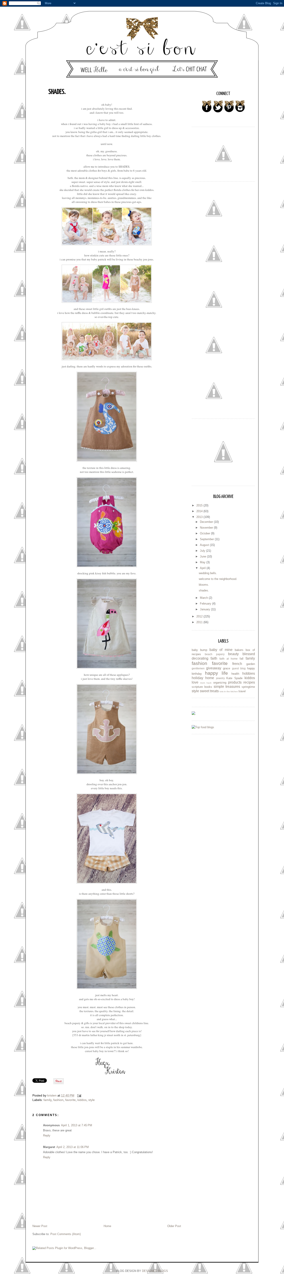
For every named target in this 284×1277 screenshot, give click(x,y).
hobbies (248, 673)
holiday (197, 678)
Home (107, 1226)
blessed (249, 654)
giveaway (213, 668)
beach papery (214, 654)
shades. (204, 590)
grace (226, 668)
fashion (58, 1100)
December (207, 521)
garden (250, 664)
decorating (200, 658)
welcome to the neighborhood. (218, 579)
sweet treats (209, 691)
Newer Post (39, 1226)
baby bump (199, 650)
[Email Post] (79, 1095)
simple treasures (227, 686)
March (204, 597)
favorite (70, 1100)
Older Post (174, 1226)
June (203, 556)
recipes (249, 682)
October (205, 533)
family (47, 1100)
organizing (219, 682)
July (203, 550)
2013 (199, 517)
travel (242, 691)
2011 (199, 622)
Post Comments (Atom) (65, 1234)
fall (241, 658)
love (195, 682)
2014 (199, 511)
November (207, 527)
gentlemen (198, 668)
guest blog (239, 668)
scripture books (202, 686)
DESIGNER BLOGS (155, 1271)
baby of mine (220, 650)
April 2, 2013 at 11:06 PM (72, 1147)
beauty (233, 654)
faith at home (228, 658)
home (209, 678)
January (205, 609)
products (235, 682)
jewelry (220, 678)
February (206, 603)
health (235, 673)
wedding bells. (208, 573)
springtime (248, 686)
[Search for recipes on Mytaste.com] (203, 727)
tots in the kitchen (229, 691)
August (205, 545)
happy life (216, 673)
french (237, 664)
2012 (199, 616)
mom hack (205, 683)
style (91, 1100)
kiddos (82, 1100)
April (203, 568)
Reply (46, 1135)
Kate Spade (234, 678)
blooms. (204, 584)
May (203, 562)
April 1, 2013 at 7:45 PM (76, 1125)
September (207, 539)
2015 (199, 505)
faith (214, 658)
